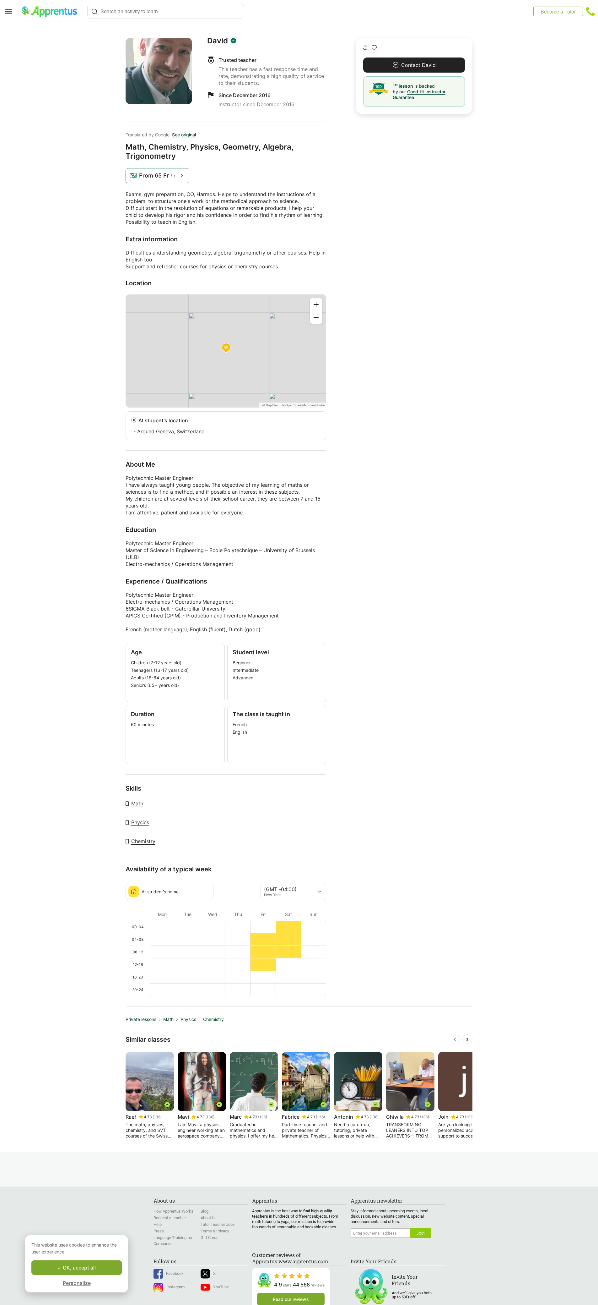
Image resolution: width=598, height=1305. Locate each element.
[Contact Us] (590, 11)
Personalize (77, 1283)
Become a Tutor (558, 11)
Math (137, 803)
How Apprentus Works (173, 1211)
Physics (140, 822)
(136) (157, 1117)
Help (158, 1224)
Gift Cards (209, 1237)
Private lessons (141, 1019)
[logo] (52, 11)
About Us (209, 1217)
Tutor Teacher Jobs (218, 1224)
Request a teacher (170, 1217)
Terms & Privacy (215, 1231)
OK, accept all (79, 1267)
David (217, 41)
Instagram (175, 1287)
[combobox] (165, 11)
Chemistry (143, 841)
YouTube (221, 1287)
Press (159, 1231)
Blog (204, 1211)
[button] (374, 47)
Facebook (175, 1273)
